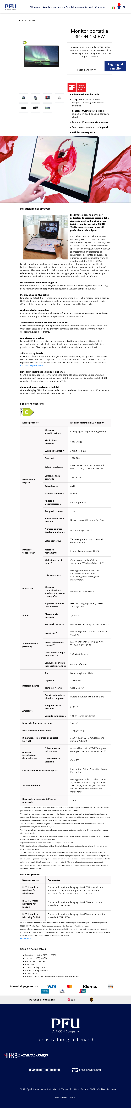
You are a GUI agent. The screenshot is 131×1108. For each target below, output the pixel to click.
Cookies (101, 1089)
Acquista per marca (52, 7)
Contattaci (100, 7)
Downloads (25, 938)
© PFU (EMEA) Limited (65, 1097)
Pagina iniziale (28, 20)
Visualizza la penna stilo (31, 365)
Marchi (56, 1089)
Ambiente (111, 1089)
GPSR (22, 1089)
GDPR (93, 1089)
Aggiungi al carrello (115, 66)
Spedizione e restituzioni (79, 7)
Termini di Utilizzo (70, 1089)
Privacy (84, 1089)
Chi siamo (35, 7)
